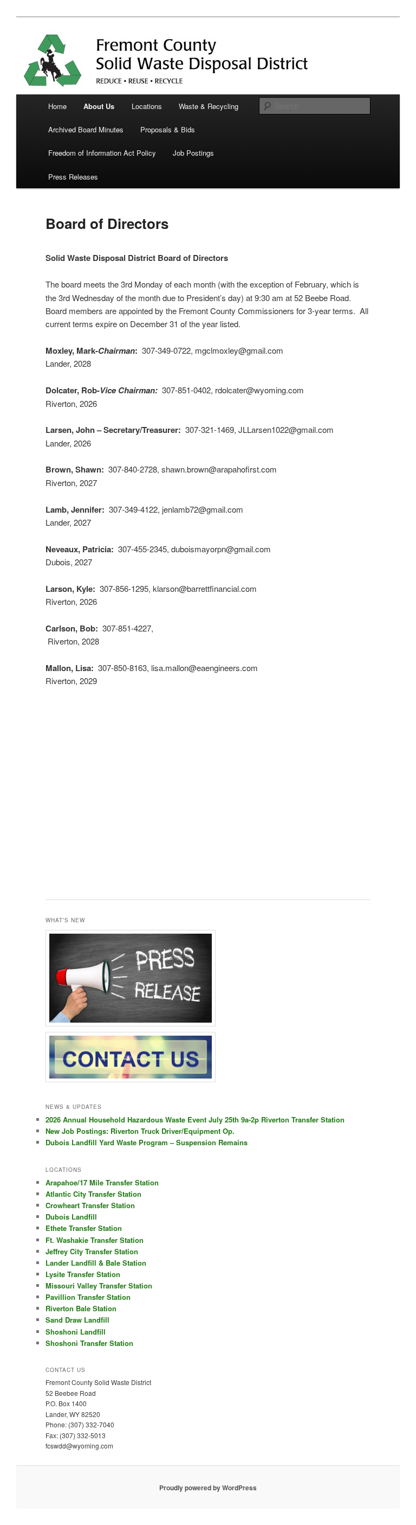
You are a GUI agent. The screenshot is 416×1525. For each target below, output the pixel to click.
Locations (147, 106)
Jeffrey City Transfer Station (92, 1251)
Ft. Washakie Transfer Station (95, 1240)
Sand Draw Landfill (77, 1320)
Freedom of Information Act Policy (102, 153)
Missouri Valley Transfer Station (99, 1285)
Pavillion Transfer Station (88, 1297)
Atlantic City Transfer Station (93, 1194)
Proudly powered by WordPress (208, 1487)
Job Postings (193, 153)
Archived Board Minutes (85, 129)
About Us (98, 106)
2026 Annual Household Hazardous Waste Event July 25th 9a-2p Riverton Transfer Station (195, 1119)
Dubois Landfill (71, 1216)
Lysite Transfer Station (83, 1274)
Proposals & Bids (167, 129)
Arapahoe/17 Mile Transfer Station (102, 1182)
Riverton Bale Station (81, 1308)
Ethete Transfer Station (84, 1228)
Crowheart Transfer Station (90, 1205)
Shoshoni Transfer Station (89, 1343)
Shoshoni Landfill (76, 1331)
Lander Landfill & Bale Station (96, 1263)
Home (57, 106)
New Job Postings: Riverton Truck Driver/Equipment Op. (140, 1131)
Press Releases (73, 176)
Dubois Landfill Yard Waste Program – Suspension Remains (147, 1142)
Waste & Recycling (208, 106)
